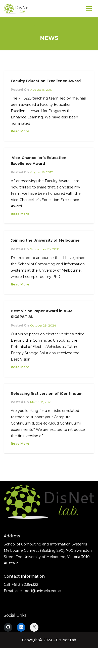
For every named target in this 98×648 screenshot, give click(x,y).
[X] (34, 627)
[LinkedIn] (21, 627)
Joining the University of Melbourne (45, 240)
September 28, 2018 (44, 249)
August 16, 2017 (41, 89)
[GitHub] (8, 627)
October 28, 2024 (43, 325)
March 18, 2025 (41, 402)
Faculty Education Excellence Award (46, 81)
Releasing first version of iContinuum (46, 393)
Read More (20, 131)
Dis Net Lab (66, 639)
